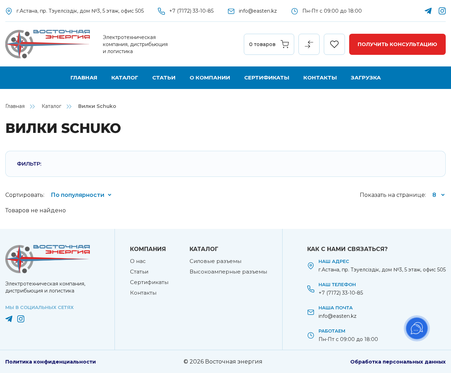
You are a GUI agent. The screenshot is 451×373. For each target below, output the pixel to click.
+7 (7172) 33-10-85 (191, 11)
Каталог (124, 77)
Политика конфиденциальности (50, 362)
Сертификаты (266, 77)
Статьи (163, 77)
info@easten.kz (258, 11)
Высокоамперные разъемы (228, 271)
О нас (138, 261)
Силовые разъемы (215, 261)
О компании (210, 77)
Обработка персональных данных (398, 362)
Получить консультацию (397, 44)
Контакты (320, 77)
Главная (83, 77)
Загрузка (366, 77)
